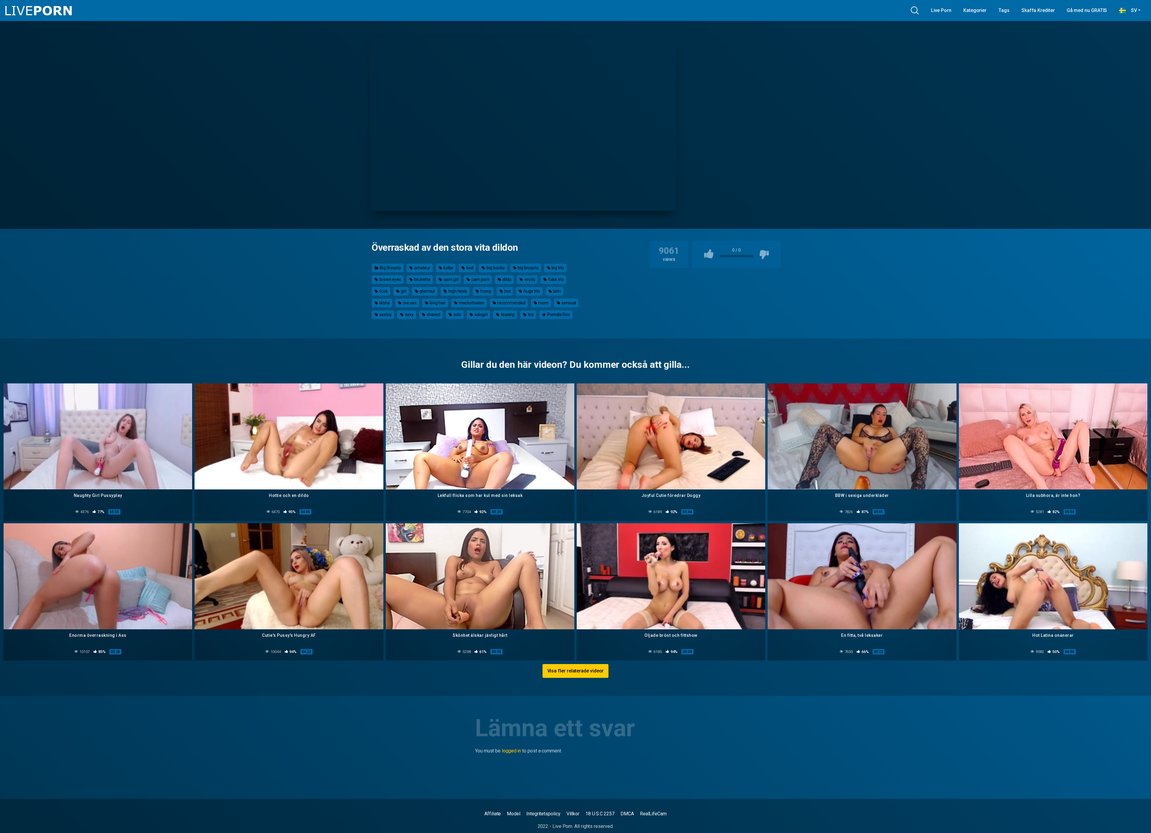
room (543, 302)
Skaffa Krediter (1038, 10)
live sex (409, 302)
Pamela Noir (558, 314)
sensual (568, 302)
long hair (437, 302)
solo (457, 314)
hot (507, 291)
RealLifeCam (653, 814)
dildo (507, 279)
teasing (507, 314)
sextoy (385, 314)
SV (1131, 10)
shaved (433, 314)
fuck (383, 291)
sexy (409, 314)
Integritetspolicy (543, 814)
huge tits (531, 291)
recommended (511, 302)
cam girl (450, 279)
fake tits (555, 279)
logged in (511, 751)
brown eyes (390, 279)
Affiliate (492, 814)
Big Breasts (390, 267)
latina (384, 302)
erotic (529, 279)
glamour (427, 291)
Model (513, 814)
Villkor (573, 814)
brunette (421, 279)
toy (530, 314)
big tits (557, 267)
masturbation (471, 302)
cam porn (480, 279)
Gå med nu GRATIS (1087, 10)
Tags (1004, 10)
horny (485, 291)
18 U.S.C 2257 (599, 814)
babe (448, 267)
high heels (457, 291)
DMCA (627, 814)
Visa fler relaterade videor (575, 671)
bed (469, 267)
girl (403, 291)
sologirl (481, 314)
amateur (421, 267)
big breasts (527, 267)
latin (556, 291)
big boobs (495, 267)
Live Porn (941, 10)
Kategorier (974, 10)
